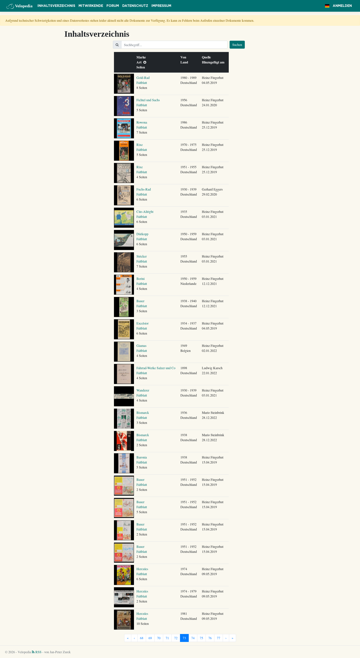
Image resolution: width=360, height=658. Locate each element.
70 (158, 638)
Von (184, 57)
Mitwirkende (91, 6)
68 (141, 638)
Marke (142, 57)
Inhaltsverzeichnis (56, 6)
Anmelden (342, 6)
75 (201, 638)
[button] (327, 6)
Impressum (161, 6)
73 (184, 638)
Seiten (141, 67)
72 (176, 638)
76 (210, 638)
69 (150, 638)
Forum (112, 6)
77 (218, 638)
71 (167, 638)
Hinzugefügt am (214, 62)
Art (139, 62)
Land (185, 62)
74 (193, 638)
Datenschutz (135, 6)
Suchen (237, 44)
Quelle (207, 57)
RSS (38, 652)
